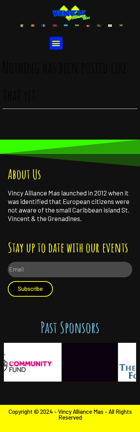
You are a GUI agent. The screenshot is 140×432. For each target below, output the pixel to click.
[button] (56, 43)
